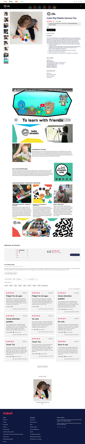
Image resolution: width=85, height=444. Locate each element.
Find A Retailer (51, 29)
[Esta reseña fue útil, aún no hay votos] (23, 309)
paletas (39, 285)
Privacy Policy (6, 429)
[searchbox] (8, 279)
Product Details (50, 33)
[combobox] (21, 279)
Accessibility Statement (35, 434)
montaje (34, 285)
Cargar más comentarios (42, 366)
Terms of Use (6, 436)
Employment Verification (35, 436)
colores (6, 285)
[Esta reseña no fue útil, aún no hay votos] (25, 309)
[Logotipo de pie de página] (7, 413)
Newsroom (5, 424)
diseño (15, 285)
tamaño (10, 285)
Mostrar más (45, 285)
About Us (5, 419)
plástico (29, 285)
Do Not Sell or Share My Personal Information (13, 434)
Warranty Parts (33, 422)
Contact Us (32, 419)
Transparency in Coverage (35, 439)
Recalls (31, 431)
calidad (24, 285)
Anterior (9, 28)
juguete (20, 285)
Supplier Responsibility (8, 439)
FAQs (31, 424)
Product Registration (34, 429)
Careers (4, 422)
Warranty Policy (33, 427)
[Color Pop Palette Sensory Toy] (42, 390)
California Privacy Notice (8, 431)
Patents (4, 441)
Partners (5, 427)
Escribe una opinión (75, 254)
